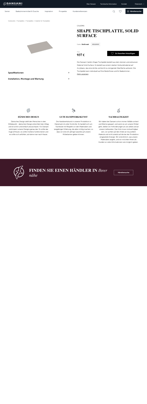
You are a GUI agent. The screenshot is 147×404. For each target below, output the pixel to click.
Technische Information (108, 4)
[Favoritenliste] (120, 11)
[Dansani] (13, 4)
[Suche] (114, 11)
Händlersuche (123, 172)
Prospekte (63, 11)
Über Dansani (91, 4)
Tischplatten (21, 21)
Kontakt (124, 4)
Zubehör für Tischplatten (42, 21)
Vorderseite (11, 21)
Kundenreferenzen (80, 11)
